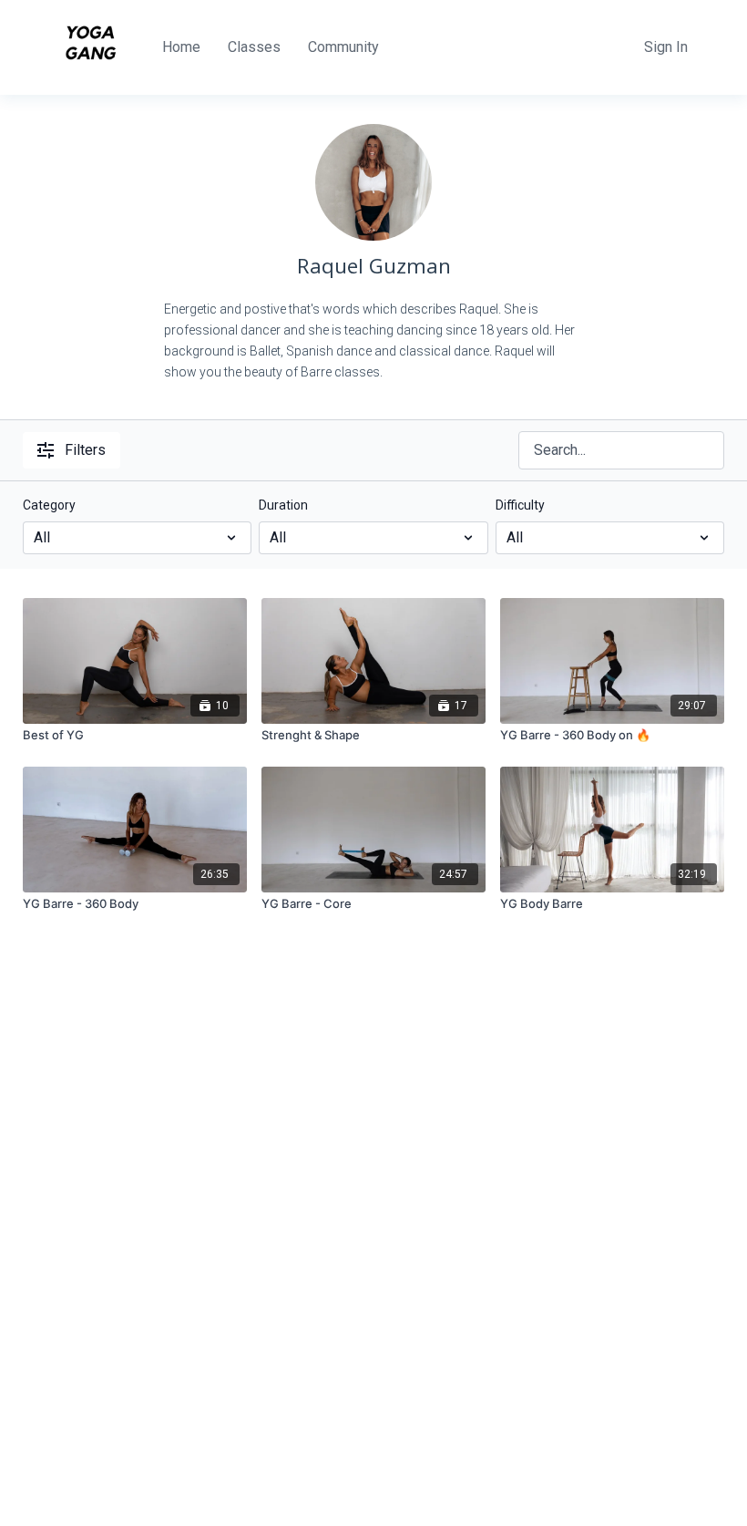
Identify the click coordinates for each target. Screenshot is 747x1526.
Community (343, 47)
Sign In (666, 47)
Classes (254, 47)
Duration (283, 505)
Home (181, 47)
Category (49, 505)
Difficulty (520, 505)
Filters (85, 450)
